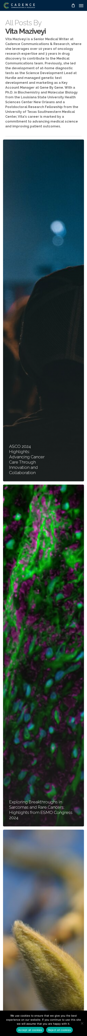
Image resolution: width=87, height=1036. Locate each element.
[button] (81, 5)
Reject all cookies (59, 1030)
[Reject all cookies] (82, 1023)
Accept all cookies (30, 1030)
